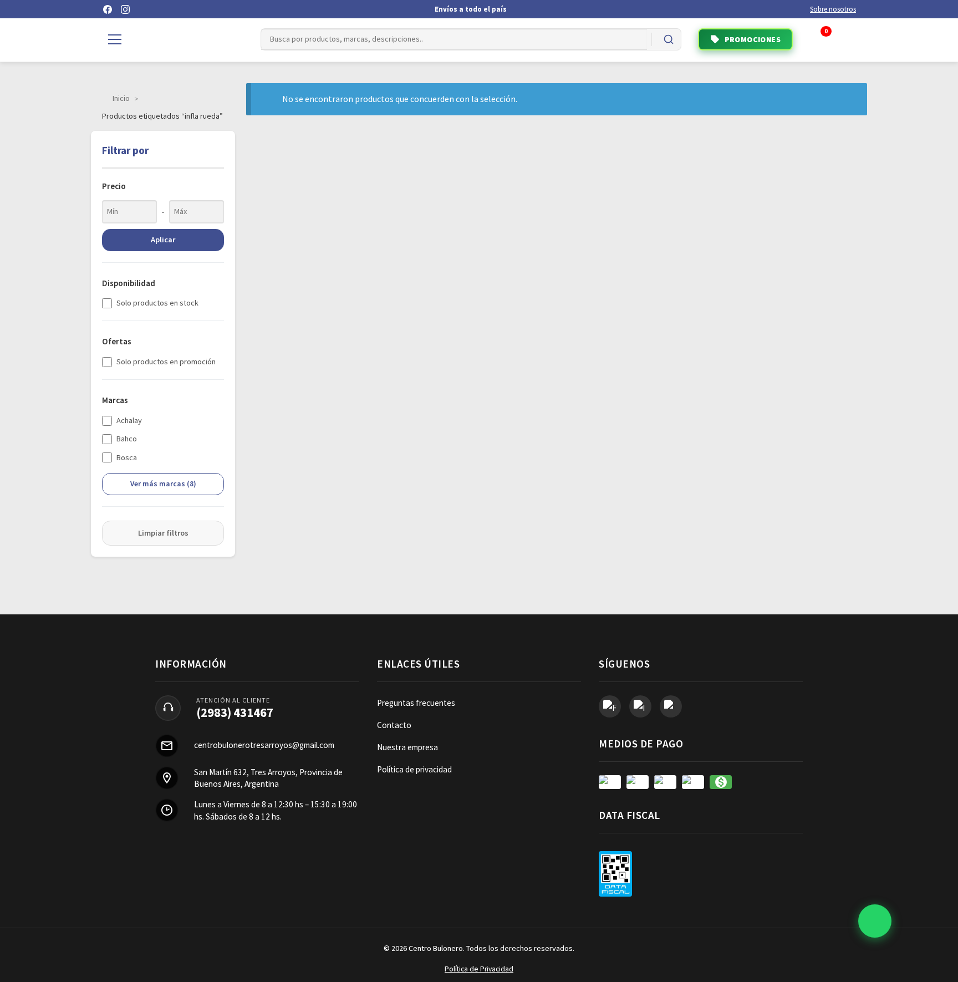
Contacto (394, 725)
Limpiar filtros (163, 533)
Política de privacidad (414, 769)
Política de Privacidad (479, 969)
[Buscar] (668, 39)
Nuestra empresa (407, 747)
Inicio (121, 98)
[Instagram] (125, 9)
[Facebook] (107, 9)
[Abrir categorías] (115, 39)
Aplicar (163, 240)
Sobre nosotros (833, 9)
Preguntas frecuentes (416, 703)
